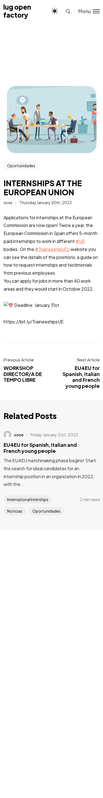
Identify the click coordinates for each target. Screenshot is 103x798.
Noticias (14, 510)
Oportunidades (21, 165)
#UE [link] (80, 241)
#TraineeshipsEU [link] (52, 249)
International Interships (27, 499)
